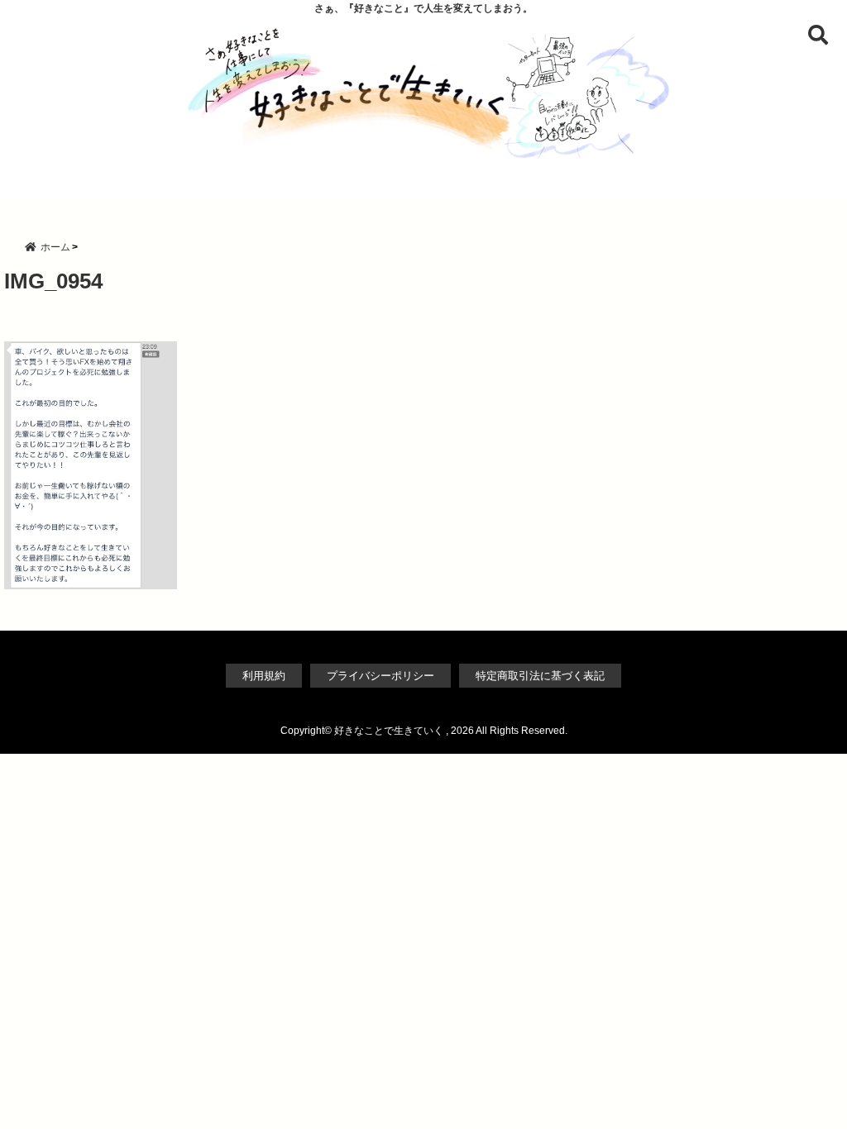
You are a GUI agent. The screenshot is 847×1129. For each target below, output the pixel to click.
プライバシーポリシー (380, 675)
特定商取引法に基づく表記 (540, 675)
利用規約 (263, 675)
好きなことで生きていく (388, 730)
